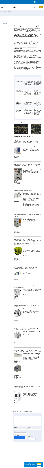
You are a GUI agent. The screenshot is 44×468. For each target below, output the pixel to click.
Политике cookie (27, 465)
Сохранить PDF (5, 23)
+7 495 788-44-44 (39, 2)
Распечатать (5, 19)
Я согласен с (34, 436)
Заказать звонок (34, 2)
